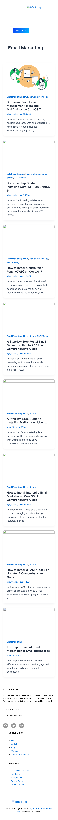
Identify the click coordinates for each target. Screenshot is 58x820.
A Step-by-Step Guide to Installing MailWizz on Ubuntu (27, 420)
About (14, 744)
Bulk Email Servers (15, 174)
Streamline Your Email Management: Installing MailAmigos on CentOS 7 (24, 105)
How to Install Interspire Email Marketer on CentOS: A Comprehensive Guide (27, 496)
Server (33, 97)
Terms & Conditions (20, 754)
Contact (14, 751)
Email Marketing (14, 97)
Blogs (14, 747)
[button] (37, 15)
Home (14, 740)
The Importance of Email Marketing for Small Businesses (28, 648)
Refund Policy (17, 784)
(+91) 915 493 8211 (11, 709)
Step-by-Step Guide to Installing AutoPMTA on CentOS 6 (28, 186)
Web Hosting (13, 262)
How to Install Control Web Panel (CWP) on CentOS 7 (25, 269)
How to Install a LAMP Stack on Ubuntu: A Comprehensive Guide (28, 573)
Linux (25, 97)
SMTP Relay (42, 97)
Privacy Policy (17, 781)
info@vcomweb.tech (12, 715)
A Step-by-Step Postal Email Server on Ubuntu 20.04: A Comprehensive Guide (26, 345)
